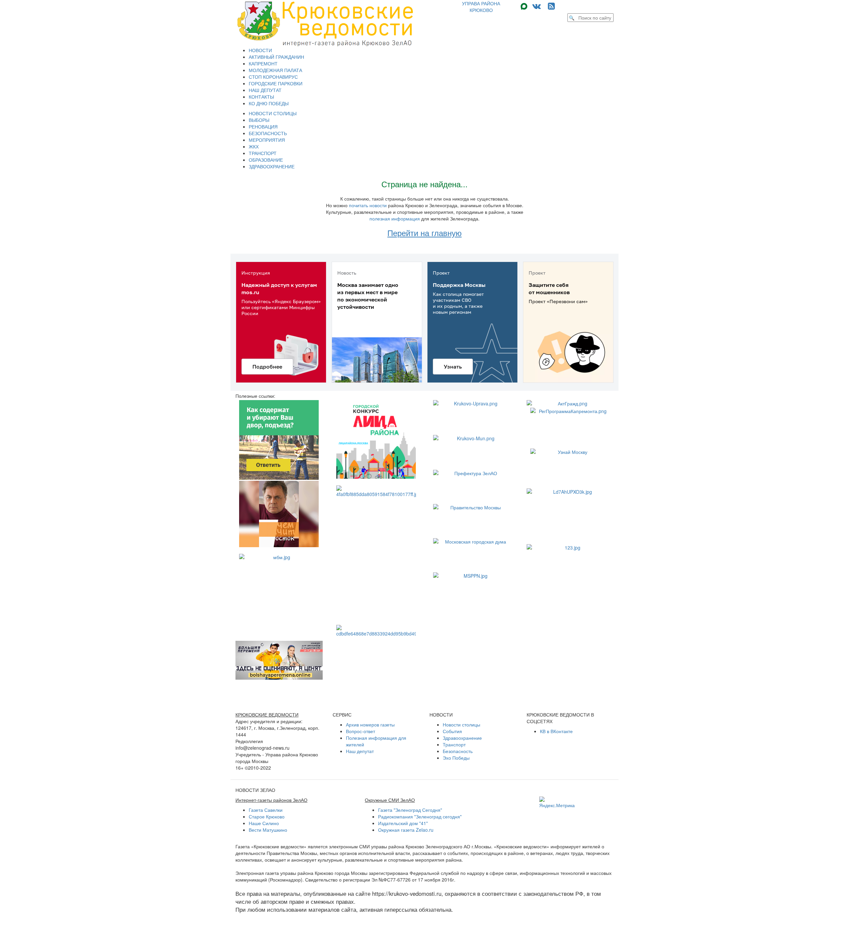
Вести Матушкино (268, 829)
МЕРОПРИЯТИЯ (267, 139)
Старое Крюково (267, 816)
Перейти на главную (424, 232)
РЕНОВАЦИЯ (263, 126)
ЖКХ (254, 146)
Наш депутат (360, 751)
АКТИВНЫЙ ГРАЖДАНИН (276, 56)
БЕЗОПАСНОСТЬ (268, 133)
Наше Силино (264, 823)
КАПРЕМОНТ (263, 63)
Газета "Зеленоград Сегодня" (410, 809)
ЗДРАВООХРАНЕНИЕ (271, 166)
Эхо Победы (456, 757)
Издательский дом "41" (403, 823)
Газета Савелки (266, 809)
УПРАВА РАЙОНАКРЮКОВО (481, 6)
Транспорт (454, 744)
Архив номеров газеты (370, 724)
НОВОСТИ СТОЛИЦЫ (272, 113)
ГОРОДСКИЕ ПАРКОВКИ (275, 83)
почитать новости (368, 205)
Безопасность (458, 751)
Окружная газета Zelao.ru (405, 829)
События (452, 731)
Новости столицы (461, 724)
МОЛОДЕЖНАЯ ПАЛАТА (275, 70)
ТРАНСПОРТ (263, 153)
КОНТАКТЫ (261, 96)
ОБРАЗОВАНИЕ (266, 159)
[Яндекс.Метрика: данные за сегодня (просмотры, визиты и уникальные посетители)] (557, 802)
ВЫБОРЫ (259, 120)
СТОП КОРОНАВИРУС (273, 76)
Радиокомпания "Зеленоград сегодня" (420, 816)
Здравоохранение (462, 737)
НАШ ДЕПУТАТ (265, 90)
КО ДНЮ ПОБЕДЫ (269, 103)
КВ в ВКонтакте (556, 731)
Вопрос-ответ (360, 731)
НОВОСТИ (260, 50)
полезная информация (394, 218)
